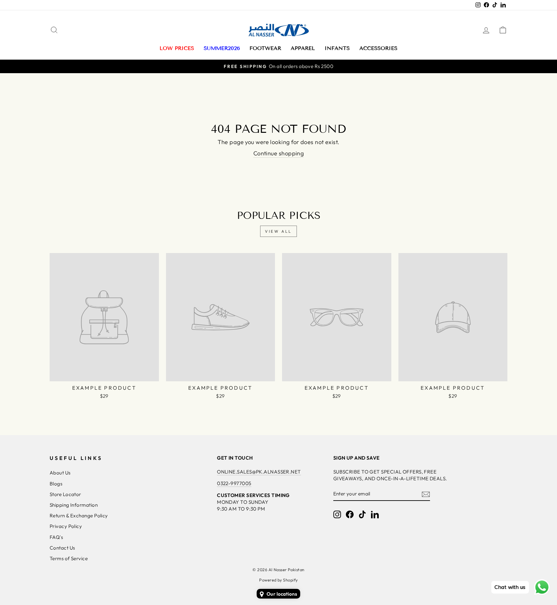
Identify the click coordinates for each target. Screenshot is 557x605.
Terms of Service (69, 558)
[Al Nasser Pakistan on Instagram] (337, 514)
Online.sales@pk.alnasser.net (259, 472)
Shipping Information (74, 505)
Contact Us (62, 548)
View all (278, 231)
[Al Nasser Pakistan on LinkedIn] (375, 514)
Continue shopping (278, 153)
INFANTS (337, 48)
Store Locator (65, 494)
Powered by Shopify (278, 579)
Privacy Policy (66, 526)
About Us (60, 473)
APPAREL (303, 48)
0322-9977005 (234, 483)
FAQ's (56, 537)
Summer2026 (222, 48)
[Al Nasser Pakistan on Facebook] (350, 514)
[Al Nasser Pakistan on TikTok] (362, 514)
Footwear (265, 48)
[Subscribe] (426, 494)
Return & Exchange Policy (79, 515)
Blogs (56, 484)
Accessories (378, 48)
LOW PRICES (177, 48)
